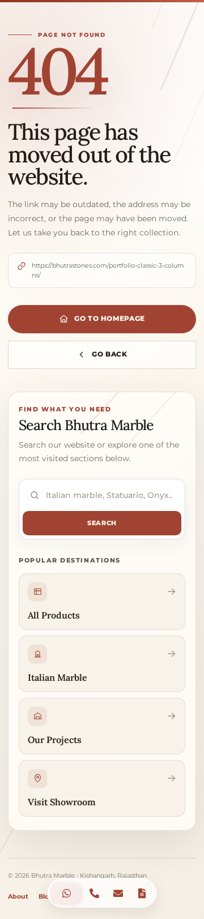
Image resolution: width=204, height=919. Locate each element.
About (18, 896)
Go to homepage (109, 318)
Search (101, 523)
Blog (46, 896)
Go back (110, 354)
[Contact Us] (66, 893)
